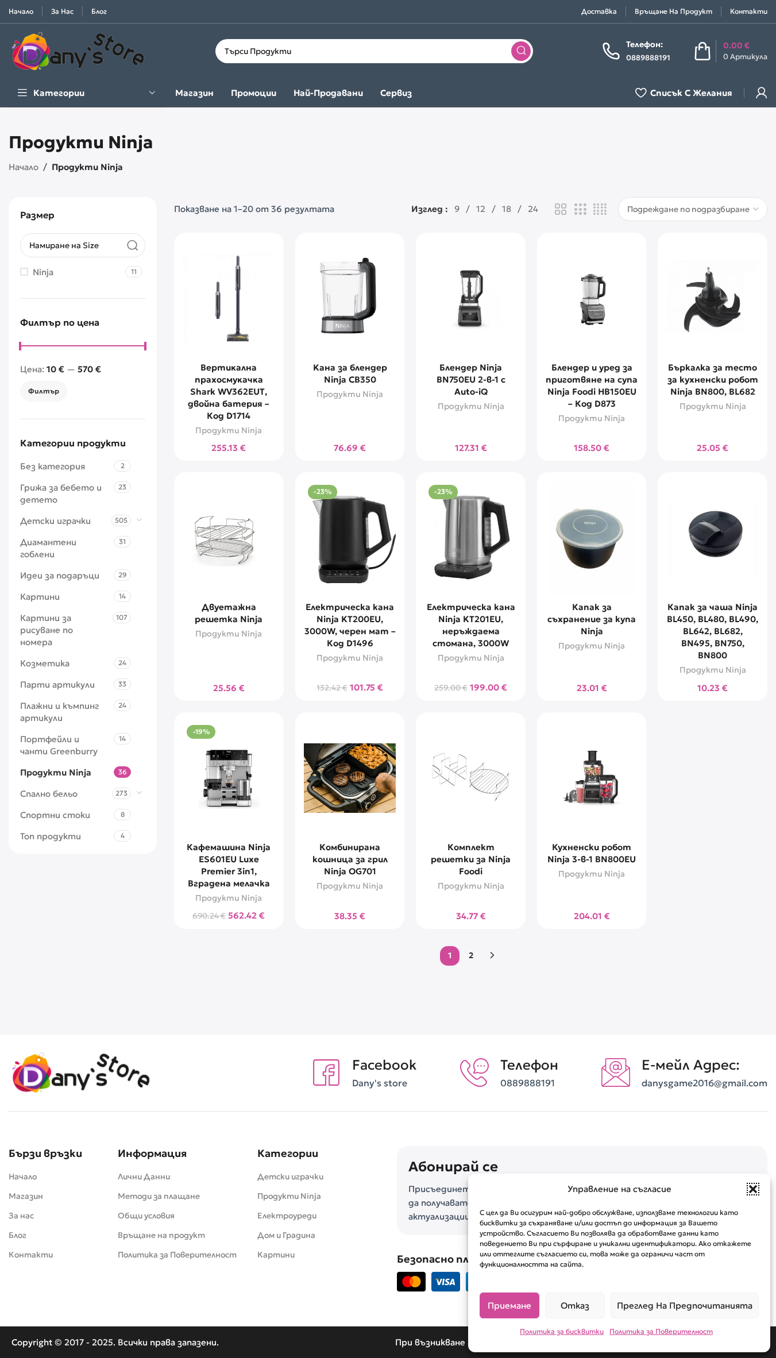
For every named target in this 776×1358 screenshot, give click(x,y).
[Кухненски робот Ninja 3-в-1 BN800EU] (592, 778)
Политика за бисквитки (562, 1331)
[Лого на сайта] (77, 49)
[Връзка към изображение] (80, 1071)
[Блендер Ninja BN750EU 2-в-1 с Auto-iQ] (470, 298)
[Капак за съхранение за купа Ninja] (592, 538)
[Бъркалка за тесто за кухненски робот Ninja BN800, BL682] (712, 298)
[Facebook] (326, 1072)
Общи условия (146, 1215)
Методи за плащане (159, 1196)
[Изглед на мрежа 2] (560, 209)
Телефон (529, 1065)
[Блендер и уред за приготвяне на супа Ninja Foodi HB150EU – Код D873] (592, 298)
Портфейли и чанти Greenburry (59, 744)
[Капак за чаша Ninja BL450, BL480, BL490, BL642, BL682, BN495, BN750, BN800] (712, 538)
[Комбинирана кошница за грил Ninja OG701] (350, 778)
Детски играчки (55, 520)
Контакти (31, 1254)
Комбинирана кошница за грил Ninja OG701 (350, 859)
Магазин (26, 1196)
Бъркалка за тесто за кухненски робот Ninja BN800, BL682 (712, 379)
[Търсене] (521, 51)
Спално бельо (49, 793)
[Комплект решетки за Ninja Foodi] (470, 778)
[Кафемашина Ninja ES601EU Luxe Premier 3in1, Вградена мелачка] (229, 778)
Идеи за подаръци (59, 574)
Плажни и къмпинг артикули (59, 711)
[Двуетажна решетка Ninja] (229, 538)
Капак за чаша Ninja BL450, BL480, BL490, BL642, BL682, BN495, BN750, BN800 (712, 631)
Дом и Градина (286, 1235)
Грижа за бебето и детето (61, 492)
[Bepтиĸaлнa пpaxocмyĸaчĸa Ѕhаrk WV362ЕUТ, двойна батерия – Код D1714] (229, 298)
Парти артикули (57, 683)
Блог (17, 1235)
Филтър (43, 391)
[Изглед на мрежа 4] (600, 209)
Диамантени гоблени (48, 547)
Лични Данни (144, 1176)
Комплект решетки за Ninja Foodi (471, 859)
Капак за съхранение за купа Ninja (591, 618)
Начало (23, 166)
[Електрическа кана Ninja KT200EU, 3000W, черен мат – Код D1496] (350, 538)
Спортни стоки (55, 814)
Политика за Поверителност (661, 1331)
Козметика (45, 662)
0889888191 (527, 1083)
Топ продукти (50, 835)
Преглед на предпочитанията (684, 1305)
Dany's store (379, 1083)
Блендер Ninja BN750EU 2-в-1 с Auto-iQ (471, 379)
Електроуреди (286, 1215)
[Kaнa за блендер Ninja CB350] (350, 298)
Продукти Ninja (55, 771)
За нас (21, 1215)
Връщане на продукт (161, 1235)
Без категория (52, 465)
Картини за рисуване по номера (46, 629)
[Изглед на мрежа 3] (580, 209)
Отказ (575, 1305)
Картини (40, 596)
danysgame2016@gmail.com (704, 1083)
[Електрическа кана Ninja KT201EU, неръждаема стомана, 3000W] (470, 538)
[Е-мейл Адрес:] (615, 1072)
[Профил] (761, 92)
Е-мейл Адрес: (691, 1065)
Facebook (384, 1065)
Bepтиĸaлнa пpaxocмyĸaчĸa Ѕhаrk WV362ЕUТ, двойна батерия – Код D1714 (228, 391)
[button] (753, 1189)
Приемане (509, 1305)
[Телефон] (474, 1072)
